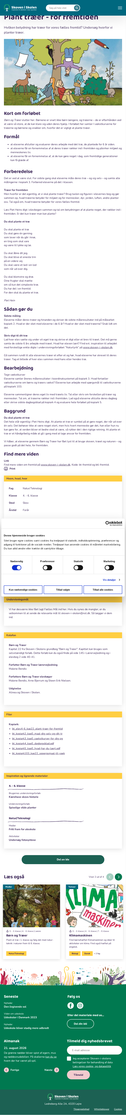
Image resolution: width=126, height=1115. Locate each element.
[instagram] (80, 1006)
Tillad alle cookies (103, 589)
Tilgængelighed (81, 1109)
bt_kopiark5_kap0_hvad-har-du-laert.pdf (36, 748)
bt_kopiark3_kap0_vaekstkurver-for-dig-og (37, 738)
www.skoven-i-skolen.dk (98, 347)
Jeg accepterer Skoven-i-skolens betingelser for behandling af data (93, 1062)
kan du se (51, 1057)
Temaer (72, 886)
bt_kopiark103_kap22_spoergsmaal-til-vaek (38, 753)
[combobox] (60, 8)
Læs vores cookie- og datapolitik (92, 1066)
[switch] (47, 567)
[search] (77, 8)
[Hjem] (20, 7)
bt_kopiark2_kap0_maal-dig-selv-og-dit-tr (37, 734)
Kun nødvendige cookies (23, 589)
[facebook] (70, 1006)
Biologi (75, 953)
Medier (8, 886)
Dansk (87, 953)
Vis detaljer (109, 579)
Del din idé (80, 1024)
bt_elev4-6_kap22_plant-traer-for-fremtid (37, 729)
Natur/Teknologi (19, 818)
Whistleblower (101, 1109)
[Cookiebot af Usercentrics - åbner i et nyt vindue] (108, 523)
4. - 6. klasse (17, 786)
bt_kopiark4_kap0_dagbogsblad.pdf (33, 743)
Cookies (118, 1109)
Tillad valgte (63, 589)
